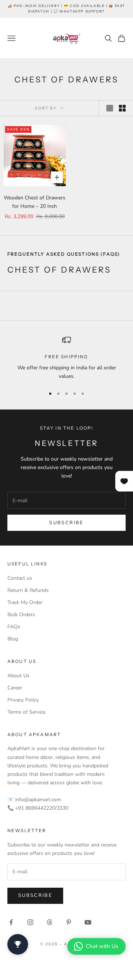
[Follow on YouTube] (88, 922)
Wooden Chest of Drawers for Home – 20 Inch (34, 202)
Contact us (19, 578)
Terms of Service (26, 712)
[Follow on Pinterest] (68, 922)
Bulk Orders (21, 614)
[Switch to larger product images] (109, 108)
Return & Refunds (28, 590)
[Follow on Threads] (49, 922)
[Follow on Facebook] (11, 922)
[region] (66, 358)
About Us (18, 675)
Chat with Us (102, 946)
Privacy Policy (23, 699)
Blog (12, 638)
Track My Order (24, 602)
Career (14, 687)
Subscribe (66, 522)
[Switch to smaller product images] (122, 108)
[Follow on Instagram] (30, 922)
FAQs (13, 626)
